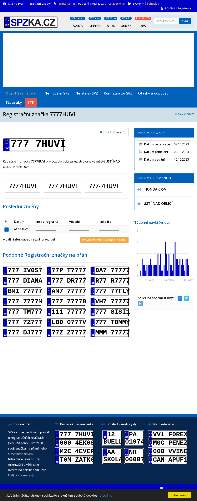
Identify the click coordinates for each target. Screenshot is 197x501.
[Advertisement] (98, 60)
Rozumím (180, 495)
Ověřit (185, 21)
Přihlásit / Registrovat (178, 8)
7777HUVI (189, 114)
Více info (105, 495)
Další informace (19, 475)
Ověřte (35, 443)
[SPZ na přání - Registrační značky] (31, 22)
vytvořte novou (22, 454)
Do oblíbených (114, 132)
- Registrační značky (29, 3)
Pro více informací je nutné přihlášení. (104, 239)
